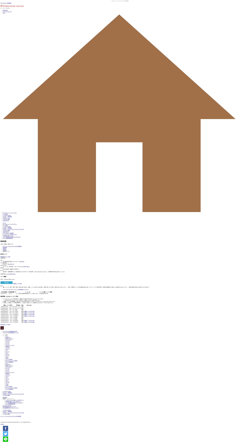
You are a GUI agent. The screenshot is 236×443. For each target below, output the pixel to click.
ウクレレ (7, 354)
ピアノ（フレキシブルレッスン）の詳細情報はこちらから (16, 289)
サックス (7, 351)
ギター (6, 353)
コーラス (7, 342)
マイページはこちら (7, 11)
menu (4, 12)
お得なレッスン (6, 218)
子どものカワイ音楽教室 (5, 3)
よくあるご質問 (6, 219)
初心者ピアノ (8, 337)
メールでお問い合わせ (25, 266)
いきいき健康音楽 (9, 362)
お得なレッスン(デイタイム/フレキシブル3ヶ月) (13, 229)
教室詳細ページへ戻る (5, 256)
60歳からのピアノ (9, 338)
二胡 (6, 350)
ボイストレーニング (9, 345)
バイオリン (7, 347)
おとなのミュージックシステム (10, 212)
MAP (23, 261)
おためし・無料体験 (7, 216)
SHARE (2, 424)
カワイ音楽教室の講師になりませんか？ (12, 237)
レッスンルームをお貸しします (10, 234)
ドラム (6, 356)
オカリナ (7, 355)
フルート (7, 349)
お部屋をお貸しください (8, 235)
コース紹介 (5, 214)
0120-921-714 (11, 264)
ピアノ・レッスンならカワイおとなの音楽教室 (10, 416)
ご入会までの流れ (7, 215)
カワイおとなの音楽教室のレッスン (11, 332)
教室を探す (5, 10)
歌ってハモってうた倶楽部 (11, 360)
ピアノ (6, 336)
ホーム (4, 222)
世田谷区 (5, 250)
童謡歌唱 (7, 346)
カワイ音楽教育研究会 (8, 238)
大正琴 (6, 358)
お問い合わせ (6, 220)
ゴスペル (7, 344)
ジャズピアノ (8, 340)
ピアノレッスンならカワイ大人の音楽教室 (12, 246)
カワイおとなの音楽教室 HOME (10, 331)
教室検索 (5, 247)
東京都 (4, 248)
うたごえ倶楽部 (8, 359)
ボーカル (7, 341)
